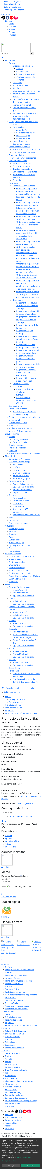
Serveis (30, 688)
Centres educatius (13, 1086)
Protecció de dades (13, 1120)
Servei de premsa (12, 1053)
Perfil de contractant (14, 983)
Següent (12, 896)
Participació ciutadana (15, 992)
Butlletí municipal (12, 1067)
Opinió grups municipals (16, 1070)
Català (11, 23)
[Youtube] (12, 17)
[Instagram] (16, 17)
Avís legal (9, 1114)
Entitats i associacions (14, 1095)
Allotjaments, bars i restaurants (19, 1081)
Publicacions (10, 847)
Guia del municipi (12, 1036)
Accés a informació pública (17, 1006)
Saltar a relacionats (12, 7)
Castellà (12, 26)
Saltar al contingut (12, 4)
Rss (6, 1073)
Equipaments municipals (16, 1098)
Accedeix (5, 867)
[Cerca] (32, 53)
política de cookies (24, 1157)
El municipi (6, 1028)
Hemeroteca (10, 1075)
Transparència (11, 1003)
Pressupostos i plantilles (16, 975)
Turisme (8, 1039)
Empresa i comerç (13, 1092)
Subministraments (13, 1103)
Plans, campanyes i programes (18, 981)
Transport (9, 1106)
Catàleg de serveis (12, 692)
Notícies (8, 835)
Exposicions (10, 1045)
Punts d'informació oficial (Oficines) (21, 713)
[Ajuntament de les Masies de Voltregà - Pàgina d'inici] (16, 47)
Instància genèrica (24, 803)
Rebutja (11, 1165)
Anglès (12, 29)
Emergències (11, 1089)
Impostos (9, 710)
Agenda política (12, 841)
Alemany (12, 32)
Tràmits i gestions (13, 705)
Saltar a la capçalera (12, 1)
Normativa (9, 986)
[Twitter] (3, 17)
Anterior (5, 896)
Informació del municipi (15, 1034)
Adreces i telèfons (9, 1078)
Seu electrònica (12, 989)
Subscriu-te (6, 917)
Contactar (5, 14)
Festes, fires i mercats (14, 1047)
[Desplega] (23, 688)
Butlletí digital (11, 1064)
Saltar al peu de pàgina (14, 9)
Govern (8, 967)
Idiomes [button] (8, 21)
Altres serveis (11, 1084)
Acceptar (30, 1165)
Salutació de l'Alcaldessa (15, 1031)
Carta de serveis (16, 702)
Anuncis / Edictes (12, 978)
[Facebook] (8, 17)
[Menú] (2, 57)
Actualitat (5, 1050)
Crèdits (8, 1126)
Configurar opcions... (10, 1161)
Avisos (8, 844)
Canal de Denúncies (14, 1117)
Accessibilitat (11, 1123)
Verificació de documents (16, 1008)
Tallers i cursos (11, 1042)
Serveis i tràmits (13, 688)
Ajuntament (6, 964)
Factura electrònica (13, 707)
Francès (12, 35)
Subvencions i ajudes (14, 1000)
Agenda (8, 838)
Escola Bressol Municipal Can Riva (7, 947)
